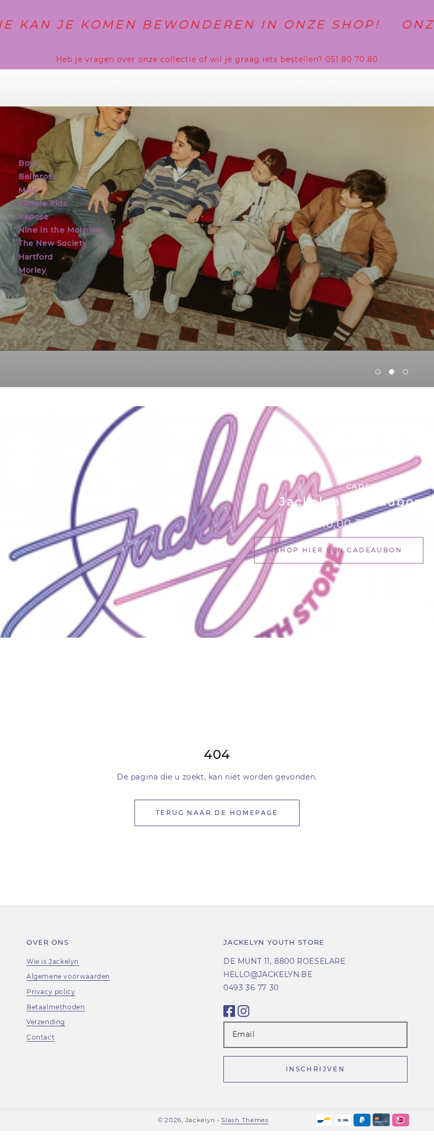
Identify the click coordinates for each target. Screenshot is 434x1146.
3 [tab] (405, 371)
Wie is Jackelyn (52, 961)
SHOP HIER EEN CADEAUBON (338, 550)
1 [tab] (378, 371)
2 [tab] (391, 371)
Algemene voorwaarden (68, 976)
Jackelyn (200, 1120)
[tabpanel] (217, 228)
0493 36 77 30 (251, 987)
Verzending (45, 1022)
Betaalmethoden (55, 1007)
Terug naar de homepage (217, 813)
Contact (40, 1037)
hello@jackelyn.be (267, 974)
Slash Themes (244, 1120)
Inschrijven (315, 1069)
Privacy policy (50, 992)
